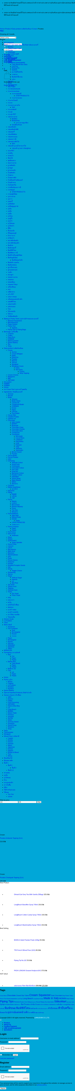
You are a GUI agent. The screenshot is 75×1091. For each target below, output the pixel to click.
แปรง (13, 79)
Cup (9, 670)
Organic (10, 750)
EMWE (14, 494)
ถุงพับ (10, 211)
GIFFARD (11, 704)
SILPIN (10, 718)
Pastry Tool (12, 326)
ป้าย (5, 780)
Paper (10, 61)
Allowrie (14, 399)
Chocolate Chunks (18, 429)
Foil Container (13, 628)
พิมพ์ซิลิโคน (12, 250)
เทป (9, 289)
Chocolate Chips (17, 427)
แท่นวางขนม (12, 297)
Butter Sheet (16, 401)
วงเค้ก (10, 272)
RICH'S (14, 361)
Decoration (8, 382)
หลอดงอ (11, 279)
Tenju (10, 346)
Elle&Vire (15, 357)
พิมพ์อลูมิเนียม (13, 257)
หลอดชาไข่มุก (13, 284)
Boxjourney (16, 120)
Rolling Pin (15, 68)
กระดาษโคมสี (12, 100)
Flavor (10, 499)
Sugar (10, 576)
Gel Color (15, 469)
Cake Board (16, 663)
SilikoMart (15, 476)
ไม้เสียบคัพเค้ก (13, 316)
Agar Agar (15, 515)
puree (34, 1002)
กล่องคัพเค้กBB (13, 129)
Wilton (14, 482)
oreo (9, 556)
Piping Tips (7, 1001)
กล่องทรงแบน (12, 137)
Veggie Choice (17, 570)
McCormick (16, 505)
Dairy (17, 368)
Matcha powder (13, 341)
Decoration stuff (13, 54)
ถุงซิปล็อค (11, 204)
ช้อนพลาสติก (8, 760)
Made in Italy (51, 998)
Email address (5, 1067)
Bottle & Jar (12, 668)
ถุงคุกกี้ (10, 201)
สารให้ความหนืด (13, 614)
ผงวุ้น (9, 602)
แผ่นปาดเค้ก (12, 304)
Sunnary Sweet (13, 722)
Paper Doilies (12, 324)
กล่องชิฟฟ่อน (12, 134)
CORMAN (15, 406)
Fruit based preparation (10, 998)
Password (4, 1042)
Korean (10, 749)
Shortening (11, 572)
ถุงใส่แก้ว (11, 226)
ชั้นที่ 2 (10, 765)
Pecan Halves (13, 560)
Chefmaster (16, 466)
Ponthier (11, 687)
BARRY (14, 424)
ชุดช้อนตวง (12, 160)
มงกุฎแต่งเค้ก (8, 782)
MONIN (10, 711)
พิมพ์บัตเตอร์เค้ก (17, 260)
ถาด (41, 1004)
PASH (6, 677)
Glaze (10, 537)
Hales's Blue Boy (14, 706)
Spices (10, 574)
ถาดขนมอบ (51, 1004)
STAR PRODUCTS (22, 96)
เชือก (5, 787)
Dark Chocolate (56, 995)
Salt (9, 567)
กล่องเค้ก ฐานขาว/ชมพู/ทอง (21, 148)
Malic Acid (11, 551)
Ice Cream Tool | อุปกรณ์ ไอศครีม (15, 389)
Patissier (19, 445)
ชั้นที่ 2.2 (11, 770)
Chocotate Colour (18, 468)
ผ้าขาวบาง (11, 235)
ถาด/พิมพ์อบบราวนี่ (14, 187)
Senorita (11, 716)
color (9, 459)
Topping (10, 588)
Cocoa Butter (12, 455)
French (10, 742)
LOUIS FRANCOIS (18, 522)
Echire (14, 408)
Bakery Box (12, 661)
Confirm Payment (10, 1026)
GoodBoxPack (17, 125)
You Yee (11, 794)
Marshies (11, 553)
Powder (10, 563)
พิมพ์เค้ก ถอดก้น (13, 262)
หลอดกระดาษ (12, 277)
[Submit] (4, 46)
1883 (9, 697)
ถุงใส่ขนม (11, 223)
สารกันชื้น (7, 785)
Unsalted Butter (9, 1004)
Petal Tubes (70, 998)
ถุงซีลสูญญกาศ (13, 206)
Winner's (15, 484)
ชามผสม (7, 773)
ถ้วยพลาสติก (12, 177)
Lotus (6, 622)
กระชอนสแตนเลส (14, 89)
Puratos (14, 359)
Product (7, 55)
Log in (15, 1055)
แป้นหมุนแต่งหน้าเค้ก (15, 299)
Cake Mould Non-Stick (19, 64)
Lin (13, 581)
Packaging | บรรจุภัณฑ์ (12, 652)
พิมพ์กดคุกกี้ (12, 248)
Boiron (10, 681)
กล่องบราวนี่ (12, 139)
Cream (34, 29)
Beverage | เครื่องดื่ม (11, 332)
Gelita (18, 520)
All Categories (9, 43)
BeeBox (10, 47)
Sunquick (11, 723)
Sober (10, 720)
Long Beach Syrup (38, 998)
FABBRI (7, 384)
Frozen (22, 371)
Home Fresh (12, 544)
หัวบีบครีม (64, 1008)
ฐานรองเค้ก (12, 170)
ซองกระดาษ (12, 163)
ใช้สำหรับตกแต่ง (9, 790)
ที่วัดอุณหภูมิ (12, 233)
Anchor (14, 352)
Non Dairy (19, 369)
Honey (6, 387)
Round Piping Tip (41, 1002)
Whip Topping (24, 373)
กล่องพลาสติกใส (13, 141)
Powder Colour (17, 475)
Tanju (6, 730)
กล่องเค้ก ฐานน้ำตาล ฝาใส (17, 146)
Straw (10, 83)
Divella (10, 740)
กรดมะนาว (15, 524)
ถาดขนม (45, 1004)
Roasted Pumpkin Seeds (16, 565)
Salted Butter (50, 1002)
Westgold (15, 364)
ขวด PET (11, 150)
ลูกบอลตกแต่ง (12, 270)
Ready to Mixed (13, 752)
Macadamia (12, 549)
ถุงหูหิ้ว (10, 218)
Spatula (14, 70)
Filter (39, 802)
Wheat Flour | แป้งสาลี (11, 736)
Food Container (13, 526)
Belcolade (19, 436)
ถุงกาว (10, 199)
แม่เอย (10, 796)
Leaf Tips (19, 998)
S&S (13, 107)
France (2, 998)
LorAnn (14, 503)
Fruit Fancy (12, 532)
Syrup (2, 1004)
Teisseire (11, 727)
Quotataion (8, 1030)
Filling (10, 492)
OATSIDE (11, 380)
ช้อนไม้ (10, 158)
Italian (10, 745)
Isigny (14, 410)
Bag (9, 654)
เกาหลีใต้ (32, 1012)
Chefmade (11, 52)
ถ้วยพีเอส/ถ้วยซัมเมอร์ (15, 180)
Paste (10, 558)
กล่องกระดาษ (12, 117)
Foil (13, 656)
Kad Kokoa (19, 441)
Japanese (11, 747)
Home (2, 29)
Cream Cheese (13, 375)
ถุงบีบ (10, 208)
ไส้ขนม (6, 792)
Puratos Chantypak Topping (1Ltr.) (12, 877)
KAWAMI (11, 339)
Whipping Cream (17, 366)
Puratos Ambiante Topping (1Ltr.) (11, 838)
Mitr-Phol (15, 583)
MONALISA (8, 650)
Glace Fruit (11, 533)
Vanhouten (19, 450)
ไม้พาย (10, 314)
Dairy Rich (11, 337)
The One (15, 510)
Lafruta (14, 496)
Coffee (10, 335)
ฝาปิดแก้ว (11, 238)
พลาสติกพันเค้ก (13, 240)
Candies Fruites (13, 417)
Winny (10, 756)
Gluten (10, 539)
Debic (14, 355)
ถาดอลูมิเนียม (12, 194)
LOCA (10, 548)
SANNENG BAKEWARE (16, 63)
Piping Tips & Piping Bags (17, 329)
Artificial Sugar (17, 578)
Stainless (11, 647)
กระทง (10, 103)
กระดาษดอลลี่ (16, 93)
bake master (16, 422)
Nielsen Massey (17, 506)
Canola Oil (15, 403)
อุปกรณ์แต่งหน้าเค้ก (18, 1012)
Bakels (14, 501)
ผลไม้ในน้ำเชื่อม (13, 605)
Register (3, 1088)
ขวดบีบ (10, 153)
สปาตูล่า (10, 275)
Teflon (10, 648)
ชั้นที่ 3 (14, 768)
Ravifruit (11, 689)
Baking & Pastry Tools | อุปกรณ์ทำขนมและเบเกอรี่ (21, 319)
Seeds (10, 569)
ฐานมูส (10, 168)
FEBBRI (7, 385)
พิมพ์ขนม (10, 1008)
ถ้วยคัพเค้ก (11, 173)
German (10, 743)
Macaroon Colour (18, 473)
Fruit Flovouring (13, 702)
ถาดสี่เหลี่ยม (58, 1004)
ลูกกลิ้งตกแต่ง (12, 267)
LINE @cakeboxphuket (12, 1028)
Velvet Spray (16, 478)
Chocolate (11, 420)
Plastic (14, 530)
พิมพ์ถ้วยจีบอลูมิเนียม (15, 255)
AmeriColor (16, 464)
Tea (9, 344)
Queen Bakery (13, 342)
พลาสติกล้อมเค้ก (13, 243)
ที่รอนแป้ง (11, 231)
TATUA (14, 362)
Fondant (11, 56)
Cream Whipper (17, 354)
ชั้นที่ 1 (6, 763)
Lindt (17, 443)
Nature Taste (12, 713)
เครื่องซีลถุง (12, 287)
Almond (10, 394)
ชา (20, 1004)
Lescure (14, 411)
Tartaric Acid (12, 586)
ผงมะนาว (11, 600)
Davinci (10, 699)
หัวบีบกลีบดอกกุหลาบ (43, 1008)
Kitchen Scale (12, 57)
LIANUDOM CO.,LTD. (42, 1018)
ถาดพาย (14, 74)
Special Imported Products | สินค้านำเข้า (18, 692)
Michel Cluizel (17, 452)
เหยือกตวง (11, 292)
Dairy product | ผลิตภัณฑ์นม (21, 29)
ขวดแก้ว (11, 155)
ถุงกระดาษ (11, 196)
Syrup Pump (12, 725)
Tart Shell (11, 585)
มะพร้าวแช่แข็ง (13, 612)
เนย (36, 1012)
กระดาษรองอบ (17, 98)
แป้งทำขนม (41, 1012)
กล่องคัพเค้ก (12, 127)
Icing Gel (15, 471)
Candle (10, 50)
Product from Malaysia (26, 1002)
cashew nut (12, 418)
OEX (13, 143)
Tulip (17, 447)
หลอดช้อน (11, 282)
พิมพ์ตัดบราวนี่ (13, 253)
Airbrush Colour (17, 462)
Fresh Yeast (16, 595)
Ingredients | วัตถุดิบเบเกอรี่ (13, 392)
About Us (7, 56)
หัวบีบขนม (53, 1008)
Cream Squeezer (40, 995)
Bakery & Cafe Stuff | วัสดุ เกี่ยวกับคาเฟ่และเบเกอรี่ (21, 45)
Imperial (14, 579)
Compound (15, 432)
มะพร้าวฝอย (12, 609)
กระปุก (10, 112)
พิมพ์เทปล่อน (12, 265)
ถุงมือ (10, 213)
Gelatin (14, 519)
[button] (4, 69)
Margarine (11, 377)
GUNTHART (12, 541)
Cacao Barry (20, 438)
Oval (13, 630)
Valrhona (19, 448)
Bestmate (15, 425)
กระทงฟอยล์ (12, 109)
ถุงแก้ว (10, 221)
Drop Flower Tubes (67, 995)
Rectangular (16, 632)
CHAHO (11, 334)
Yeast (10, 592)
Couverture (15, 434)
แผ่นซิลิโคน (12, 301)
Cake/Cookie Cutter (14, 48)
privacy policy (41, 1085)
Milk (9, 378)
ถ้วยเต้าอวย (12, 182)
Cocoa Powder (13, 457)
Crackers (11, 485)
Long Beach (12, 709)
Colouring (11, 461)
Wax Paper (11, 86)
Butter (10, 397)
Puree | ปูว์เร (8, 679)
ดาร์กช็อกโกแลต (34, 1004)
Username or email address (10, 1038)
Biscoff (10, 395)
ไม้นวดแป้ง (11, 311)
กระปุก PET (12, 114)
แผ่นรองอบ (11, 306)
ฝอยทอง (10, 607)
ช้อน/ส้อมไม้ (8, 758)
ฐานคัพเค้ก (11, 165)
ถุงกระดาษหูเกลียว (22, 123)
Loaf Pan (15, 66)
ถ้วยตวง (10, 175)
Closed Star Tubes (22, 995)
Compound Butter (18, 404)
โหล (9, 309)
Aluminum (11, 627)
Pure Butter (16, 413)
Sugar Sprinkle (17, 542)
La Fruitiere (8, 621)
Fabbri (10, 700)
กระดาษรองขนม (13, 91)
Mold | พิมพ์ (8, 625)
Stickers (10, 81)
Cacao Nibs (12, 415)
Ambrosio (15, 535)
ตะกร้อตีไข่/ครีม (17, 72)
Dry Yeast (15, 593)
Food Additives (13, 513)
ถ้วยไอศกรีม (12, 185)
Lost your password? (7, 1058)
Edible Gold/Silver (14, 487)
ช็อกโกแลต (25, 1004)
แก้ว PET (11, 294)
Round (14, 634)
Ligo (13, 498)
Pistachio (11, 562)
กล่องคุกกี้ (11, 132)
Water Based (16, 480)
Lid (13, 672)
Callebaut (19, 440)
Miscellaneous (13, 322)
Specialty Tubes (70, 1002)
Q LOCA (15, 489)
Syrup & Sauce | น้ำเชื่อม (12, 695)
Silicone (10, 643)
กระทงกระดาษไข (14, 105)
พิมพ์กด (10, 245)
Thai (9, 754)
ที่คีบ (9, 228)
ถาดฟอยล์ (11, 190)
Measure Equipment (15, 321)
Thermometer (12, 85)
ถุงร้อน (10, 216)
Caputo (10, 738)
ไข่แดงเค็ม (11, 617)
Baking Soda (16, 517)
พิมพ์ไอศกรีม (34, 1008)
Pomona (11, 715)
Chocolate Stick (17, 431)
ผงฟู (9, 597)
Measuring (11, 59)
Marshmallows (13, 555)
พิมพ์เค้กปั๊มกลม (17, 77)
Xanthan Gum (12, 590)
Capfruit (10, 683)
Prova (14, 508)
